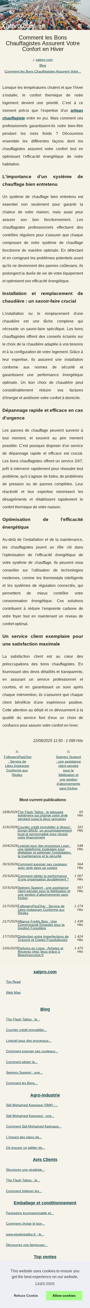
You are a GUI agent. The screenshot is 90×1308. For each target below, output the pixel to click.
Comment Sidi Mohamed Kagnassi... (33, 1126)
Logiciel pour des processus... (28, 1040)
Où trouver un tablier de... (25, 1147)
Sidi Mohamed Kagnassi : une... (30, 1116)
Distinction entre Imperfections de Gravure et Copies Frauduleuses (43, 938)
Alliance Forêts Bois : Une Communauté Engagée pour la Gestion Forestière (41, 925)
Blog (42, 65)
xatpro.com (44, 60)
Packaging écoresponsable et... (30, 1213)
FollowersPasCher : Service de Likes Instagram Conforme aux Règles (18, 766)
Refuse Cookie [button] (26, 1295)
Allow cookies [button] (64, 1295)
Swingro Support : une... (24, 1072)
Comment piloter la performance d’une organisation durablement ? (43, 877)
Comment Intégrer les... (24, 1191)
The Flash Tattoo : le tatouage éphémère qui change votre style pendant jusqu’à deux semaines (43, 815)
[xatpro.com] (45, 15)
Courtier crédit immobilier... (26, 1030)
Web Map (13, 992)
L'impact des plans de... (24, 1137)
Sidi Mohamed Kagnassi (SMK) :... (32, 1105)
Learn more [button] (45, 1283)
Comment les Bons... (22, 1083)
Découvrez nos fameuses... (27, 1245)
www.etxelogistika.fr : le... (25, 1234)
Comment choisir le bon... (25, 1223)
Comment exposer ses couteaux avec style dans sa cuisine (42, 865)
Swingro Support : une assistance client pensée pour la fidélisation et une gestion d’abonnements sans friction (68, 772)
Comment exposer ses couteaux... (32, 1051)
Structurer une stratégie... (25, 1170)
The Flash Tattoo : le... (23, 1019)
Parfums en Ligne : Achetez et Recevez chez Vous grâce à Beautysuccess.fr (40, 951)
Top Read (13, 982)
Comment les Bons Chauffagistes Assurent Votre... (43, 71)
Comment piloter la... (22, 1062)
